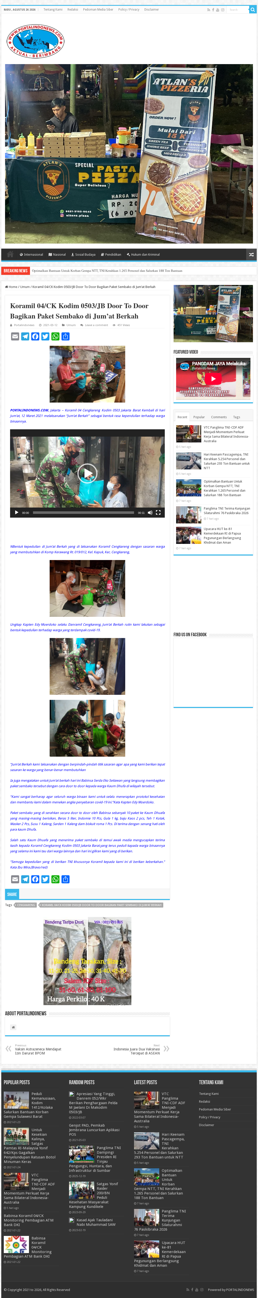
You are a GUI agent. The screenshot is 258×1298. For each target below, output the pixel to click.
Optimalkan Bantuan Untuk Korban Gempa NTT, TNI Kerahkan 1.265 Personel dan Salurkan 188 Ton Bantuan (107, 271)
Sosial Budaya (85, 254)
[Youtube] (218, 10)
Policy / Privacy (128, 9)
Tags (236, 417)
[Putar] (16, 512)
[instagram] (223, 10)
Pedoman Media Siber (98, 9)
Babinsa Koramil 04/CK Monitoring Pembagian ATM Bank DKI (29, 1220)
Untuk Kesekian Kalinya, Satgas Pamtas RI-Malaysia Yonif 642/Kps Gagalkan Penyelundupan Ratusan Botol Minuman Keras (29, 1146)
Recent (182, 417)
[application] (87, 473)
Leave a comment (96, 325)
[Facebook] (213, 10)
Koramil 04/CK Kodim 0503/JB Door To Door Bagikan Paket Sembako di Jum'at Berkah (102, 905)
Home (10, 254)
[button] (87, 473)
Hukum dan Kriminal (145, 254)
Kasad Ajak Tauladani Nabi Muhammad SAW (96, 1222)
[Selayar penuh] (158, 512)
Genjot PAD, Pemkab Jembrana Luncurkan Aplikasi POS (94, 1130)
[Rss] (209, 10)
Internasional (33, 254)
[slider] (83, 512)
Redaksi (73, 9)
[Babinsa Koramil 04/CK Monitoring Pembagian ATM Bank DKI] (16, 1244)
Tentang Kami (52, 9)
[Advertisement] (213, 593)
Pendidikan (113, 254)
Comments (219, 417)
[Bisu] (150, 512)
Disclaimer (151, 9)
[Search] (253, 9)
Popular (199, 417)
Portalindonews (24, 325)
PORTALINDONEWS (240, 1290)
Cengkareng (26, 905)
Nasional (59, 254)
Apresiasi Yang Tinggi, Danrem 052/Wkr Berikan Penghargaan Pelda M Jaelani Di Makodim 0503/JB (93, 1103)
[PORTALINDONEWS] (35, 40)
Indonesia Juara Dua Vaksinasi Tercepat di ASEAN (137, 1049)
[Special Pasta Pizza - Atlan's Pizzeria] (129, 153)
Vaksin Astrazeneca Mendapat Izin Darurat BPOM (38, 1049)
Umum (25, 287)
